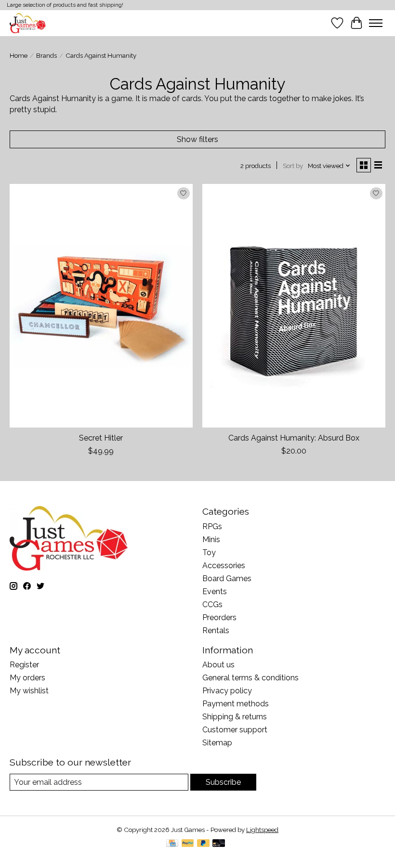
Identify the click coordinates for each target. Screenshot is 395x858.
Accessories (223, 565)
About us (218, 664)
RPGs (212, 526)
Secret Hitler (101, 437)
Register (24, 664)
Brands (46, 55)
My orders (27, 677)
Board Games (226, 578)
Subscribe (223, 782)
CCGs (212, 604)
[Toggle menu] (375, 23)
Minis (211, 539)
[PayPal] (188, 843)
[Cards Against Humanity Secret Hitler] (101, 305)
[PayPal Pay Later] (203, 843)
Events (214, 591)
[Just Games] (28, 23)
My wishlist (29, 690)
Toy (209, 552)
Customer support (234, 729)
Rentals (215, 630)
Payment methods (235, 703)
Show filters (197, 139)
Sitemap (217, 742)
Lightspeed (262, 829)
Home (18, 55)
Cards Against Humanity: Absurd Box (293, 437)
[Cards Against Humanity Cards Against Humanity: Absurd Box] (293, 305)
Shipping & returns (234, 716)
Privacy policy (227, 690)
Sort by (293, 165)
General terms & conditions (250, 677)
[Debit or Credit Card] (218, 843)
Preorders (219, 617)
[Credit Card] (172, 843)
